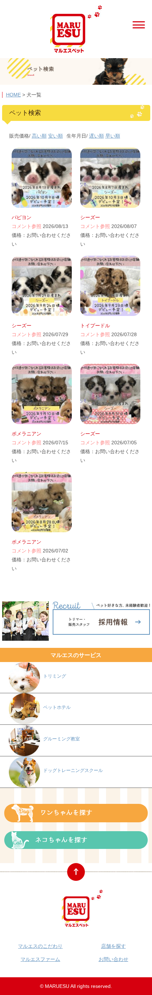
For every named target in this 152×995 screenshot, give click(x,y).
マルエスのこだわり (40, 946)
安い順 (55, 136)
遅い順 (96, 136)
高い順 (39, 136)
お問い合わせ (113, 959)
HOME (13, 95)
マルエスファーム (40, 959)
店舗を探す (113, 946)
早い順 (112, 136)
